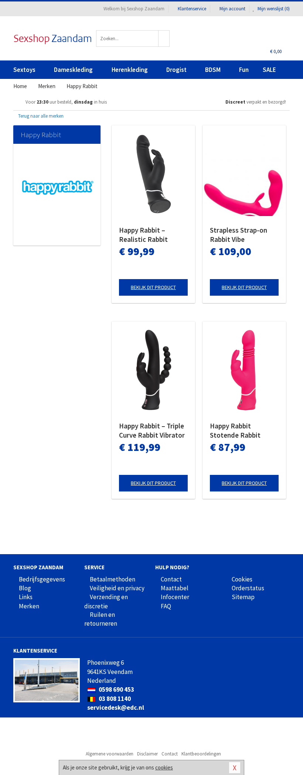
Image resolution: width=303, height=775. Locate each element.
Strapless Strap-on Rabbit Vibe (238, 235)
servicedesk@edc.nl (115, 707)
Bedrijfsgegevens (42, 579)
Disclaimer (147, 754)
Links (26, 597)
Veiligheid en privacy (117, 588)
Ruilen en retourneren (100, 619)
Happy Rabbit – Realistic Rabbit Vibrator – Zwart (144, 235)
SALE (269, 70)
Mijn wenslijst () (273, 9)
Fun (244, 70)
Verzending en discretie (106, 601)
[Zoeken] (164, 38)
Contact (171, 579)
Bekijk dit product (153, 287)
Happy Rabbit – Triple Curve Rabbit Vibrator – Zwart (152, 430)
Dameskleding (73, 70)
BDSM (213, 70)
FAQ (166, 606)
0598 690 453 (116, 689)
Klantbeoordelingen (201, 754)
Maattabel (174, 588)
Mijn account (232, 9)
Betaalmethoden (112, 579)
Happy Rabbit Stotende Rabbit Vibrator (235, 430)
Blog (25, 588)
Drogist (176, 70)
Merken (29, 606)
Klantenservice (192, 9)
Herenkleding (130, 70)
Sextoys (24, 70)
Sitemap (243, 597)
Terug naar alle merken (40, 116)
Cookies (242, 579)
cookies (164, 767)
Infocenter (175, 597)
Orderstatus (248, 588)
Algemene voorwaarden (109, 754)
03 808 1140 (114, 699)
